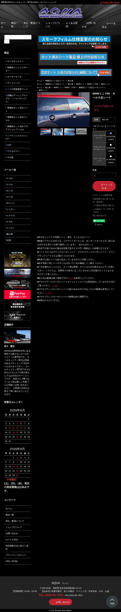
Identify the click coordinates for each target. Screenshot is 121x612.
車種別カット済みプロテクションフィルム (17, 128)
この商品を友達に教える (103, 205)
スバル (10, 184)
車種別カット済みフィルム (17, 118)
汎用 (9, 240)
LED (9, 145)
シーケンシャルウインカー (17, 137)
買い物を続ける (99, 215)
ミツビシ (11, 228)
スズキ (10, 221)
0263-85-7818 (111, 2)
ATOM (14, 561)
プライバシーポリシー (16, 555)
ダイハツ (11, 203)
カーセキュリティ (15, 61)
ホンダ (10, 190)
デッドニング (13, 83)
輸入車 (70, 81)
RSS (8, 561)
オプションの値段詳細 (102, 195)
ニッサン (11, 209)
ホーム (39, 81)
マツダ (10, 197)
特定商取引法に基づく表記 (17, 547)
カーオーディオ (14, 77)
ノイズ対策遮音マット (17, 89)
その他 (10, 157)
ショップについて (14, 527)
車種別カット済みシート (55, 81)
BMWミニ (80, 84)
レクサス (11, 215)
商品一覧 (10, 515)
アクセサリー (13, 151)
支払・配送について (15, 521)
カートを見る (12, 539)
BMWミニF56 (92, 84)
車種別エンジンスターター (17, 69)
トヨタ (10, 178)
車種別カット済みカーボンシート (92, 87)
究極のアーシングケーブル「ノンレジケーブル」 (17, 98)
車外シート (105, 84)
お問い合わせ (12, 533)
